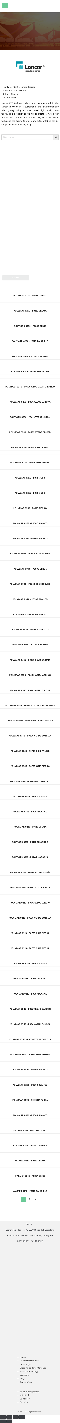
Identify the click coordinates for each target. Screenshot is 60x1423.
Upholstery (25, 1398)
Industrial (24, 1395)
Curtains (24, 1402)
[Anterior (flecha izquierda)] (3, 1421)
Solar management (29, 1391)
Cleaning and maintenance (33, 1368)
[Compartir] (16, 1417)
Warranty (24, 1375)
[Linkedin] (35, 1299)
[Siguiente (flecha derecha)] (9, 1421)
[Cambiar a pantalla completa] (9, 1417)
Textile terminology (29, 1371)
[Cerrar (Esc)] (22, 1417)
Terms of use (26, 1382)
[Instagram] (24, 1299)
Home (23, 1357)
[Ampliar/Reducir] (3, 1417)
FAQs (22, 1378)
